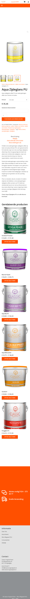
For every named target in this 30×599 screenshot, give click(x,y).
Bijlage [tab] (15, 138)
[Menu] (2, 5)
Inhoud (4, 99)
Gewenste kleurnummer (9, 108)
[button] (27, 31)
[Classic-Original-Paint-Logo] (3, 2)
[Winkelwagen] (24, 2)
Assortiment (5, 534)
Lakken (12, 126)
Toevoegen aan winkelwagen (13, 119)
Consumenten (5, 540)
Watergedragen (5, 129)
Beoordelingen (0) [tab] (15, 143)
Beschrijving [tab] (15, 136)
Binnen (20, 129)
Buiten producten (6, 126)
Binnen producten (10, 84)
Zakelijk (4, 543)
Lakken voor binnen (20, 84)
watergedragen (5, 131)
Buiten (23, 129)
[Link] (28, 2)
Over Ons (4, 531)
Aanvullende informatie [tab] (15, 141)
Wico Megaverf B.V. (7, 537)
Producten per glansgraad (14, 128)
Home (3, 84)
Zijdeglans (12, 129)
